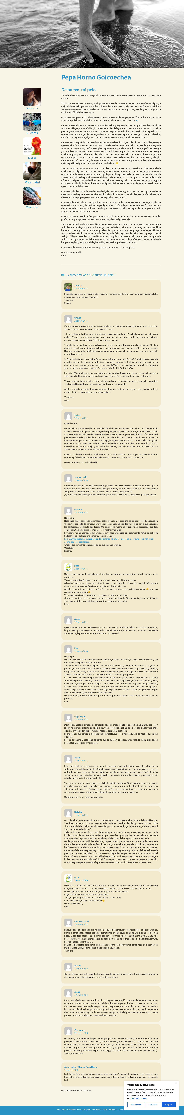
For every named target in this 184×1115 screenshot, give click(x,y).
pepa (76, 565)
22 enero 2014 (81, 288)
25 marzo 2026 (71, 1070)
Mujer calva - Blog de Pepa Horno (80, 1067)
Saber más (123, 1110)
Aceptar (168, 1105)
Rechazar (153, 1105)
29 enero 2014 (81, 995)
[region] (151, 1095)
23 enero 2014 (81, 760)
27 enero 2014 (81, 968)
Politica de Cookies (138, 1098)
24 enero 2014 (81, 880)
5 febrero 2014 (81, 1033)
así (137, 120)
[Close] (176, 1082)
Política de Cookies (110, 1110)
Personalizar (136, 1105)
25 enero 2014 (81, 924)
